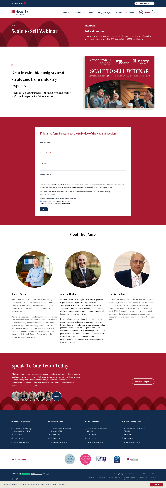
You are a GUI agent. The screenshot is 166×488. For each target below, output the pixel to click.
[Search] (141, 12)
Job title (43, 163)
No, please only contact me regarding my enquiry (56, 203)
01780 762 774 (55, 438)
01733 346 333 (18, 434)
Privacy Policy (118, 474)
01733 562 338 (18, 438)
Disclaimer (153, 474)
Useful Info (119, 12)
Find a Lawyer (143, 381)
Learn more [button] (62, 484)
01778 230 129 (128, 438)
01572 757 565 (92, 434)
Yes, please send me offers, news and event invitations (58, 201)
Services (66, 12)
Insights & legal (104, 12)
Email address (45, 153)
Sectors (77, 12)
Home (13, 25)
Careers (132, 12)
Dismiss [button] (156, 484)
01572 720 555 (92, 438)
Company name (46, 174)
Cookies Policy (130, 474)
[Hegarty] (20, 12)
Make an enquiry (144, 3)
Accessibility (142, 474)
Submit (44, 209)
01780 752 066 (55, 434)
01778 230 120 (128, 434)
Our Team (89, 12)
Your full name (45, 142)
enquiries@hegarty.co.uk (48, 194)
